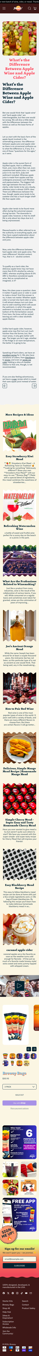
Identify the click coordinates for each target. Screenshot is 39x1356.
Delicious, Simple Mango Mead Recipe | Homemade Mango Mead (19, 771)
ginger (7, 359)
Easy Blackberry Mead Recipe (19, 886)
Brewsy (13, 1344)
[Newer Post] (34, 386)
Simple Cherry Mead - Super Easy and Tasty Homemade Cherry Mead (19, 822)
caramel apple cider (19, 950)
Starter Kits (7, 1301)
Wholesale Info (9, 1327)
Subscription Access (8, 1322)
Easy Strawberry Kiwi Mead (19, 458)
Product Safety (28, 1308)
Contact (25, 1304)
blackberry (30, 357)
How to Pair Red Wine (19, 708)
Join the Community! (7, 1332)
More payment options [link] (19, 1108)
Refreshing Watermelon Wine (19, 527)
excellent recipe (9, 355)
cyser (14, 379)
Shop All (6, 1308)
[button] (29, 8)
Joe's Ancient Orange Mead (19, 648)
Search (25, 1301)
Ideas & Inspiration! (7, 1316)
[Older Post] (4, 386)
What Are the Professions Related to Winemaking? (19, 583)
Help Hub (6, 1312)
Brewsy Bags (8, 1304)
